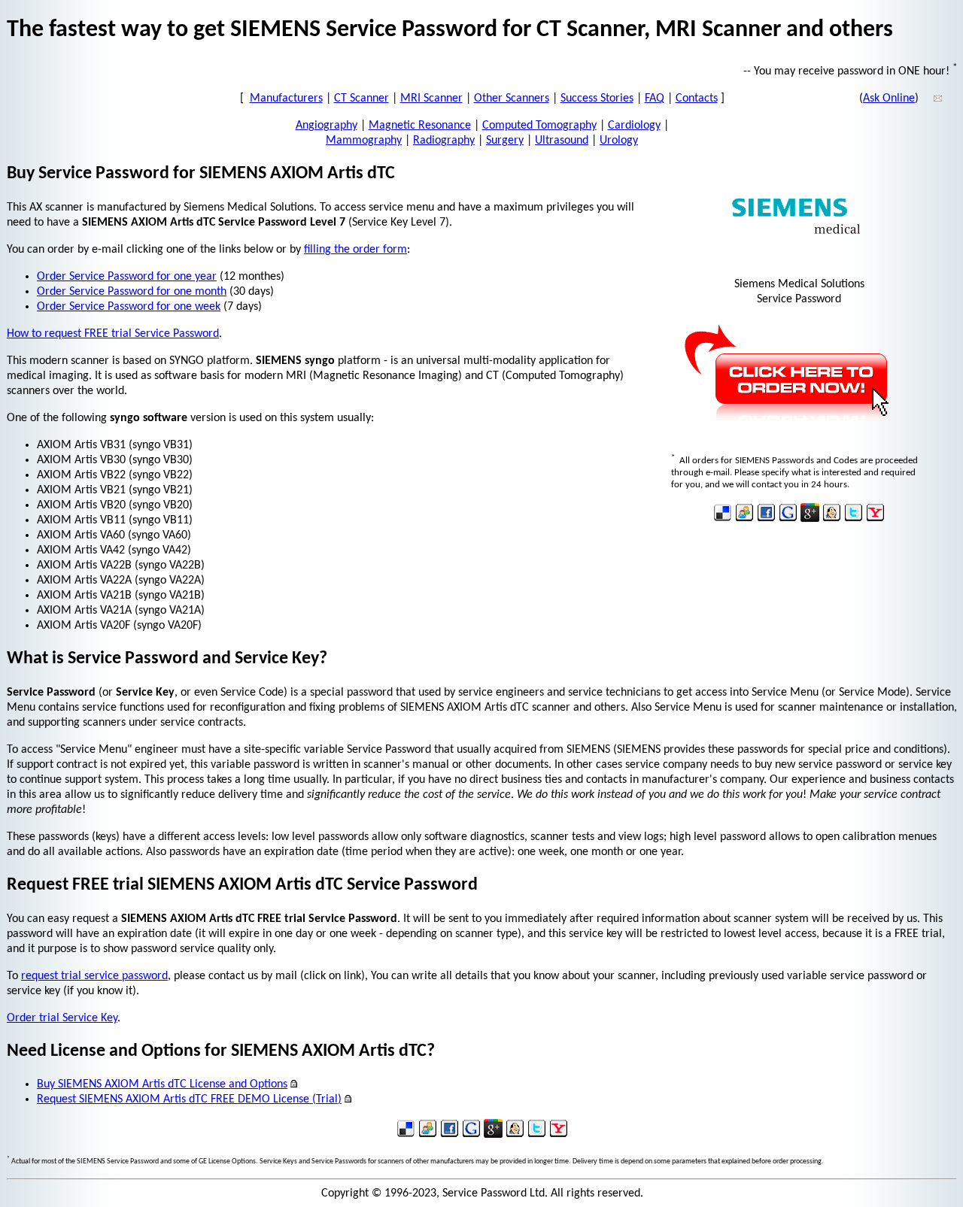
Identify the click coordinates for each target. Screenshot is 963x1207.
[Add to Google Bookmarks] (788, 519)
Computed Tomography (539, 126)
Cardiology (634, 126)
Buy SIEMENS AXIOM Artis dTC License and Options (162, 1084)
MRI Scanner (431, 98)
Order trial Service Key (62, 1018)
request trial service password (94, 976)
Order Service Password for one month (131, 292)
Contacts (697, 98)
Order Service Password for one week (128, 307)
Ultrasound (561, 141)
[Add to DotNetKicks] (744, 519)
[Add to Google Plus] (809, 519)
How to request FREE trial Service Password (113, 334)
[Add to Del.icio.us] (722, 519)
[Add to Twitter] (853, 519)
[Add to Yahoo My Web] (875, 519)
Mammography (364, 141)
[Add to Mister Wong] (831, 519)
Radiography (444, 141)
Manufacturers (286, 98)
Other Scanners (511, 98)
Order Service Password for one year (127, 277)
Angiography (326, 126)
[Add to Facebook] (766, 519)
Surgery (505, 141)
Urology (619, 141)
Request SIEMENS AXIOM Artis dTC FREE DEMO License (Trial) (189, 1099)
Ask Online (889, 98)
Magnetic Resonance (420, 126)
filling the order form (355, 250)
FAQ (654, 98)
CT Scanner (361, 98)
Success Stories (596, 98)
